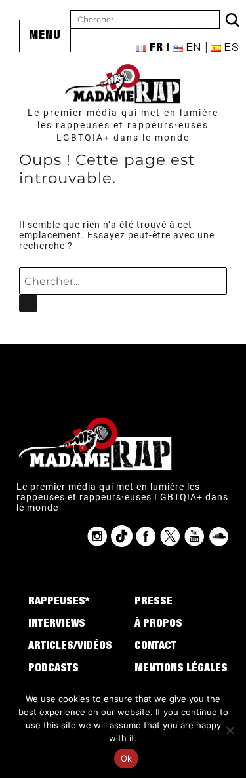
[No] (229, 730)
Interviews (56, 625)
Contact (155, 647)
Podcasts (53, 669)
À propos (158, 625)
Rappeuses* (58, 602)
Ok (127, 758)
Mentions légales (181, 669)
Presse (153, 602)
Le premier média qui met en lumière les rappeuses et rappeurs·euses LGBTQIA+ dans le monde (123, 125)
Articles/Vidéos (70, 647)
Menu (45, 36)
